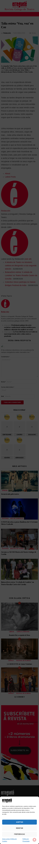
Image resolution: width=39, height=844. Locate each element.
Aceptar (19, 822)
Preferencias (19, 834)
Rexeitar (19, 828)
